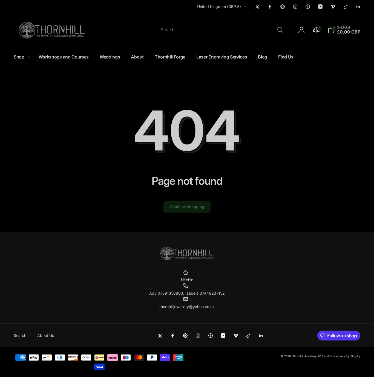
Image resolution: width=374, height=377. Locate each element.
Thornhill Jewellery (304, 356)
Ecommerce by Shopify (345, 356)
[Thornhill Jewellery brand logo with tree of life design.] (187, 259)
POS (320, 356)
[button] (344, 30)
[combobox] (221, 30)
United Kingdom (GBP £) (219, 6)
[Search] (280, 29)
